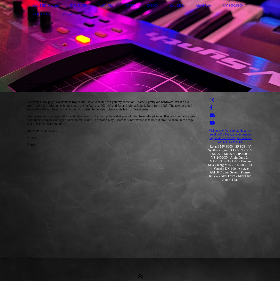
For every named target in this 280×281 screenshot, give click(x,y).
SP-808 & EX (41, 14)
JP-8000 (152, 5)
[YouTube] (212, 123)
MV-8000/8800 (233, 5)
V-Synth (68, 14)
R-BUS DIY (79, 5)
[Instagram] (212, 100)
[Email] (212, 115)
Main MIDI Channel (45, 5)
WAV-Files (106, 5)
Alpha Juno (203, 5)
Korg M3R (177, 5)
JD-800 (130, 5)
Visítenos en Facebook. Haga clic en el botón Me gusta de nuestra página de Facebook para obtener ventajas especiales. (230, 136)
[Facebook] (211, 107)
